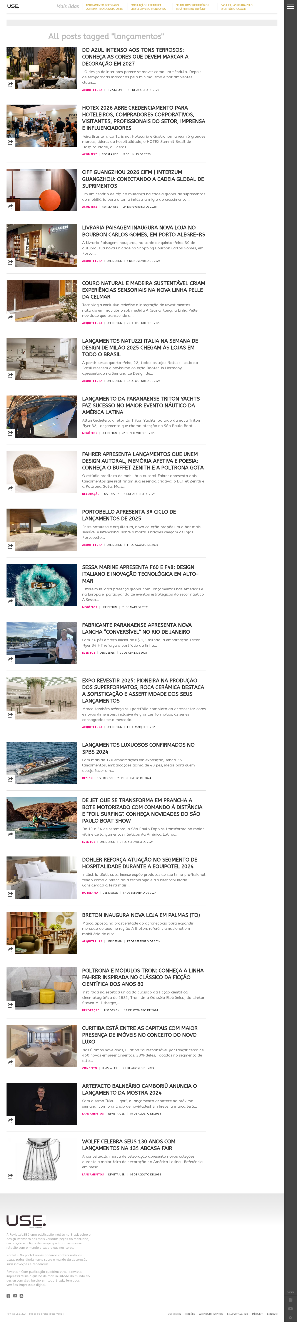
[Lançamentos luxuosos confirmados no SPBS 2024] (42, 783)
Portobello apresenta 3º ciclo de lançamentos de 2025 (129, 515)
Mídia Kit (257, 1314)
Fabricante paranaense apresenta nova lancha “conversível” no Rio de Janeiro (137, 628)
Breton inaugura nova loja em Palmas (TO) (141, 915)
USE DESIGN (174, 1314)
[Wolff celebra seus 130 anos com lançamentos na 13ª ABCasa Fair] (42, 1179)
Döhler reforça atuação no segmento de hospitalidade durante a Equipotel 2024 (139, 863)
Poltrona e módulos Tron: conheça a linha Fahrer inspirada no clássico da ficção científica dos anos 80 (143, 977)
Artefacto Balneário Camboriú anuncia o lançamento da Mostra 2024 (139, 1089)
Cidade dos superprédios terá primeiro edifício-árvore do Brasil (192, 9)
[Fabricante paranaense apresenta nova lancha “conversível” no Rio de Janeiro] (42, 663)
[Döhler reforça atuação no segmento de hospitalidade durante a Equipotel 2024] (42, 897)
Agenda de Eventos (211, 1314)
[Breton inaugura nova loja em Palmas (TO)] (42, 953)
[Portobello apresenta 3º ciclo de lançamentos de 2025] (42, 549)
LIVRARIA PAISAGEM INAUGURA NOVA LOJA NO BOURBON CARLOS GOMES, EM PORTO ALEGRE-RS (143, 231)
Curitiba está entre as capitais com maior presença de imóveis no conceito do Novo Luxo (140, 1035)
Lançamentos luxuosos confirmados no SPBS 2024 (138, 748)
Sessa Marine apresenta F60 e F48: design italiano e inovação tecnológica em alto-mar (140, 574)
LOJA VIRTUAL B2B (237, 1314)
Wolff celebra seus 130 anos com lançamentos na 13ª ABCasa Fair (128, 1144)
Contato (272, 1314)
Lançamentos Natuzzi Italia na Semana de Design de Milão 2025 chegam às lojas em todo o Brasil (140, 347)
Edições (190, 1314)
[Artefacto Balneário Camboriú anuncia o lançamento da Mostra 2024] (42, 1124)
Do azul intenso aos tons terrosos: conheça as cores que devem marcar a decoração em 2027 (135, 57)
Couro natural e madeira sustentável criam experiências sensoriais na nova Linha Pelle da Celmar (143, 290)
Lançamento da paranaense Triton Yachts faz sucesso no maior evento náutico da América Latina (141, 405)
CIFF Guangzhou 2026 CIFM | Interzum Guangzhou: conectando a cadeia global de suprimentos (143, 179)
